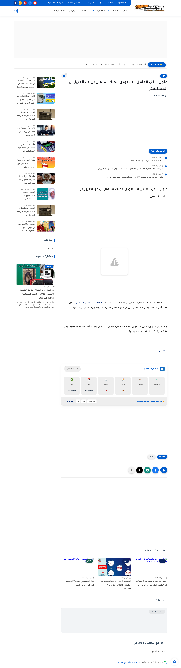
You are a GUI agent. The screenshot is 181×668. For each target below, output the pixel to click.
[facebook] (30, 3)
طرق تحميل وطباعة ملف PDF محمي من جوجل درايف (26, 164)
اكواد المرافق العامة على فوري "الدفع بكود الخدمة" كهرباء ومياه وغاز (26, 100)
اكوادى (99, 3)
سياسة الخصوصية (55, 3)
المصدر (163, 351)
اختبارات (86, 11)
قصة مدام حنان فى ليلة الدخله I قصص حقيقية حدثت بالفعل (25, 84)
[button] (155, 470)
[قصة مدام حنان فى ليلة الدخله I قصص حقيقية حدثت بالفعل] (46, 82)
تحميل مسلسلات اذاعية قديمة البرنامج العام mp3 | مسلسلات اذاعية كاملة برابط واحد (26, 116)
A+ (84, 401)
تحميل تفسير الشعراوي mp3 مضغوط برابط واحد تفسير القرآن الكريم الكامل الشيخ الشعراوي (26, 196)
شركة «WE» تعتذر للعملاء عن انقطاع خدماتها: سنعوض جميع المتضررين (130, 169)
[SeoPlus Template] (165, 662)
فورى (56, 11)
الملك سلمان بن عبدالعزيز (88, 303)
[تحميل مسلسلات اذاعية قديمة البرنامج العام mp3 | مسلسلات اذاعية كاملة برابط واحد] (46, 114)
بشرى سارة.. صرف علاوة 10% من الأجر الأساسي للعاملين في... (135, 177)
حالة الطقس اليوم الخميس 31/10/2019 (146, 161)
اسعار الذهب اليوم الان (75, 3)
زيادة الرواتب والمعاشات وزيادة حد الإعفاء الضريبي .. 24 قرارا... (151, 583)
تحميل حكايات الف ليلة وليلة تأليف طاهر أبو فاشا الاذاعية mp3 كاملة (26, 228)
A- (78, 401)
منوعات (114, 11)
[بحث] (16, 11)
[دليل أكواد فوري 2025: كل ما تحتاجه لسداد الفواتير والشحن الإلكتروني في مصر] (46, 146)
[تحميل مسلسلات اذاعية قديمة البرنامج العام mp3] (46, 210)
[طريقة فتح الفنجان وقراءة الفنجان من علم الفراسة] (46, 178)
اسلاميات (100, 11)
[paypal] (15, 3)
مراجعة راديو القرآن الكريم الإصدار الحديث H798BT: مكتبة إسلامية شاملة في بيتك (37, 294)
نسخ (90, 401)
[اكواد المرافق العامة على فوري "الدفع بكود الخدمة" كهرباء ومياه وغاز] (46, 98)
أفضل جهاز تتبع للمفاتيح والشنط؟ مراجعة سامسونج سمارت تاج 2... (115, 65)
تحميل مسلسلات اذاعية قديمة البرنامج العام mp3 (26, 212)
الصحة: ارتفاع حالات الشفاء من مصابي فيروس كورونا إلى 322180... (115, 585)
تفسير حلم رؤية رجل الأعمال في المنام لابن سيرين (26, 132)
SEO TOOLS (110, 3)
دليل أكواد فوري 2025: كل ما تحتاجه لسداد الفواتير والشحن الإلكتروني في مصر (26, 148)
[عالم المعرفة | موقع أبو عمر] (149, 8)
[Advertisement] (90, 39)
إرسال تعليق (157, 612)
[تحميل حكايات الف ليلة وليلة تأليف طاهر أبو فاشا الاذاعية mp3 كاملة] (46, 226)
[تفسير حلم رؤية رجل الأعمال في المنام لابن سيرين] (46, 130)
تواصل (68, 401)
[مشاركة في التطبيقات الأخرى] (131, 470)
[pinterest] (25, 3)
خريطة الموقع (157, 651)
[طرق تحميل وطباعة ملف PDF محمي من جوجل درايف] (46, 162)
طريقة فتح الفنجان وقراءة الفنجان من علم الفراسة (26, 180)
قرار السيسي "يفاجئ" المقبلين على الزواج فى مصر (79, 583)
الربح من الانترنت (69, 11)
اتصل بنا (90, 3)
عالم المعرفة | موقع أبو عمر (129, 663)
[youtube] (35, 3)
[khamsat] (20, 3)
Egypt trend (122, 3)
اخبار (125, 11)
